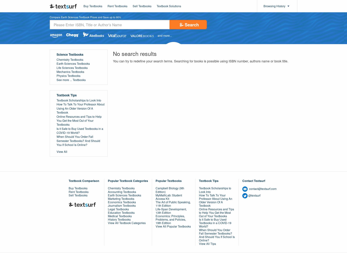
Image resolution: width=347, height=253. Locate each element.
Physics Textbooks (68, 76)
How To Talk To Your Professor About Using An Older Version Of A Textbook (80, 108)
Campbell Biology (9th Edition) (170, 190)
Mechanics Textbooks (70, 72)
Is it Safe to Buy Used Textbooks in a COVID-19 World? (80, 131)
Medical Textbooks (120, 216)
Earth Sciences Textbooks (73, 64)
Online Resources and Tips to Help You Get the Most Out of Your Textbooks (79, 121)
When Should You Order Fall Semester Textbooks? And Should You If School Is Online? (78, 141)
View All (62, 152)
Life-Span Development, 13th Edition (171, 211)
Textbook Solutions (169, 6)
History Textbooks (119, 219)
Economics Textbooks (122, 202)
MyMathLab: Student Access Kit (169, 197)
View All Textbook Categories (127, 223)
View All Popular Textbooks (173, 226)
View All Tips (207, 244)
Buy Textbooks (92, 6)
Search (192, 25)
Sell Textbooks (142, 6)
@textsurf (254, 195)
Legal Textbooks (118, 209)
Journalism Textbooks (122, 205)
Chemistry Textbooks (70, 60)
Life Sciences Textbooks (72, 68)
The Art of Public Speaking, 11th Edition (173, 204)
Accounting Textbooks (122, 192)
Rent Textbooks (117, 6)
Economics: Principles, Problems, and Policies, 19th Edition (171, 219)
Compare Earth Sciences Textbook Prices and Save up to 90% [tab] (85, 17)
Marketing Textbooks (121, 199)
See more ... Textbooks (71, 80)
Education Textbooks (121, 213)
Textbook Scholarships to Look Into (79, 100)
